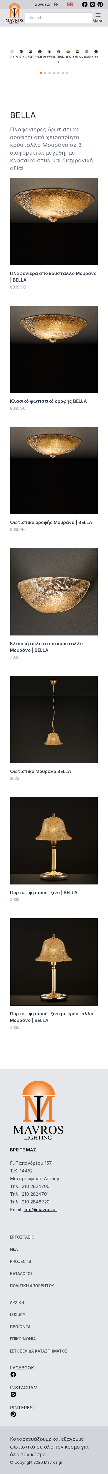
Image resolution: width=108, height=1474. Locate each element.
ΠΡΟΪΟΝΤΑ (20, 1326)
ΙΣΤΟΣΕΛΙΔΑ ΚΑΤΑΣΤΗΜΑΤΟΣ (39, 1351)
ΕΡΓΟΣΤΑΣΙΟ (22, 1237)
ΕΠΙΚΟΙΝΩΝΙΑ (23, 1339)
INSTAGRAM (24, 1387)
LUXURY (17, 1314)
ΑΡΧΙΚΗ (17, 1302)
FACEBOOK (22, 1368)
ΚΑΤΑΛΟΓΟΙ (21, 1273)
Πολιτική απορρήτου (32, 1285)
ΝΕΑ (14, 1249)
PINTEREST (23, 1407)
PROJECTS (20, 1261)
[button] (41, 73)
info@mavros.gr (40, 1209)
